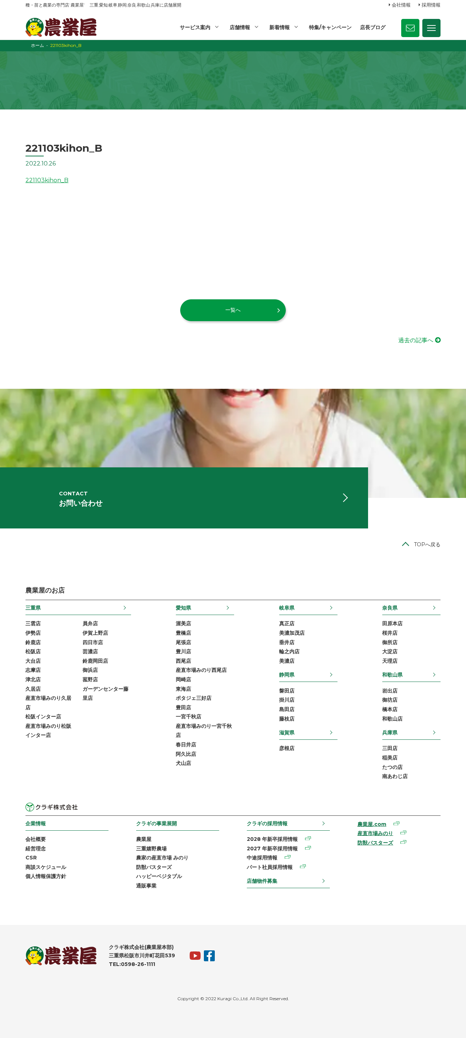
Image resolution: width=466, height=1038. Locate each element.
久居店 (33, 689)
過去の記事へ (415, 340)
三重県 (33, 607)
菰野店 (90, 679)
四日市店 (93, 642)
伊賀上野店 (95, 633)
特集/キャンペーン (330, 27)
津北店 (33, 679)
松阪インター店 (43, 716)
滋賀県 (287, 732)
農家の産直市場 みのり (162, 857)
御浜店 (90, 670)
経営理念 (35, 848)
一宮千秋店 (188, 716)
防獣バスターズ (154, 867)
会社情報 (401, 5)
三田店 (390, 748)
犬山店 (183, 763)
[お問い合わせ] (410, 28)
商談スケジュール (45, 867)
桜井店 (390, 633)
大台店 (33, 661)
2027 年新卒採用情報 (272, 848)
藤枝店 (287, 718)
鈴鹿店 (33, 642)
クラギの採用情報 (267, 823)
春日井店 (186, 744)
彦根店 (287, 748)
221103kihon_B (46, 180)
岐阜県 (287, 607)
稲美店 (390, 757)
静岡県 (287, 674)
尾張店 (183, 642)
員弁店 (90, 623)
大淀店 (390, 651)
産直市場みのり (375, 833)
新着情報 (279, 27)
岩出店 (390, 690)
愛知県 (183, 607)
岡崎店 (183, 679)
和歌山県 (392, 674)
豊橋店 (183, 633)
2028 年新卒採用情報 (272, 839)
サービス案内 (195, 27)
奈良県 (390, 607)
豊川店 (183, 651)
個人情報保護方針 (45, 876)
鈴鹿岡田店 (95, 661)
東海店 (183, 689)
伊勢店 (33, 633)
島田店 (287, 709)
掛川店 (287, 699)
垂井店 (287, 642)
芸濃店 (90, 651)
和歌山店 (392, 718)
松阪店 (33, 651)
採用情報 (431, 5)
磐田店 (287, 690)
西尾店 (183, 661)
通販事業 (146, 885)
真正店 (287, 623)
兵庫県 (390, 732)
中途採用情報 (262, 857)
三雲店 (33, 623)
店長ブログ (373, 27)
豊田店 (183, 707)
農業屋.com (372, 824)
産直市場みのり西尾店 (201, 670)
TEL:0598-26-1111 (132, 964)
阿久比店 (186, 754)
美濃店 (287, 661)
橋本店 (390, 709)
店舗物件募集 (262, 881)
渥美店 (183, 623)
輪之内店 (289, 651)
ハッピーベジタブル (159, 876)
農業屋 (143, 839)
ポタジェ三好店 (194, 698)
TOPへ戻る (427, 544)
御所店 (390, 642)
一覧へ (233, 310)
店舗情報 (240, 27)
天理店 (390, 661)
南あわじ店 (395, 776)
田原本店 (392, 623)
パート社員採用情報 (270, 867)
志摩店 (33, 670)
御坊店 (390, 699)
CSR (31, 857)
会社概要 (35, 839)
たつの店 (392, 767)
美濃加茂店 (292, 633)
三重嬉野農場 (151, 848)
